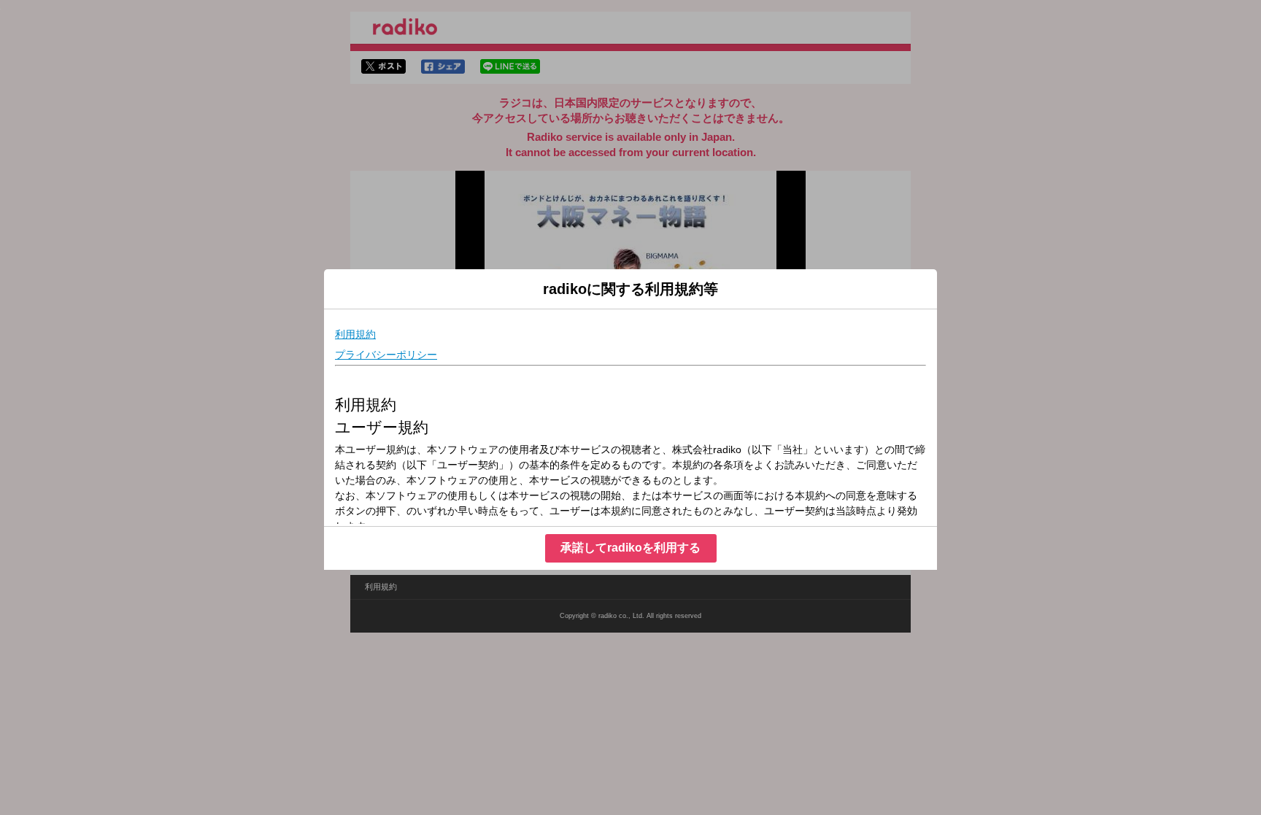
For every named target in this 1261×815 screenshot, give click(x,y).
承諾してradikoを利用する (630, 547)
